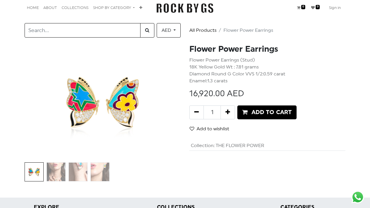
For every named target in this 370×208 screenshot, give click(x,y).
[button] (141, 8)
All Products (203, 30)
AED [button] (167, 30)
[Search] (147, 30)
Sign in (335, 8)
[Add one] (228, 112)
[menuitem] (33, 8)
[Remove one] (196, 112)
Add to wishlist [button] (213, 129)
